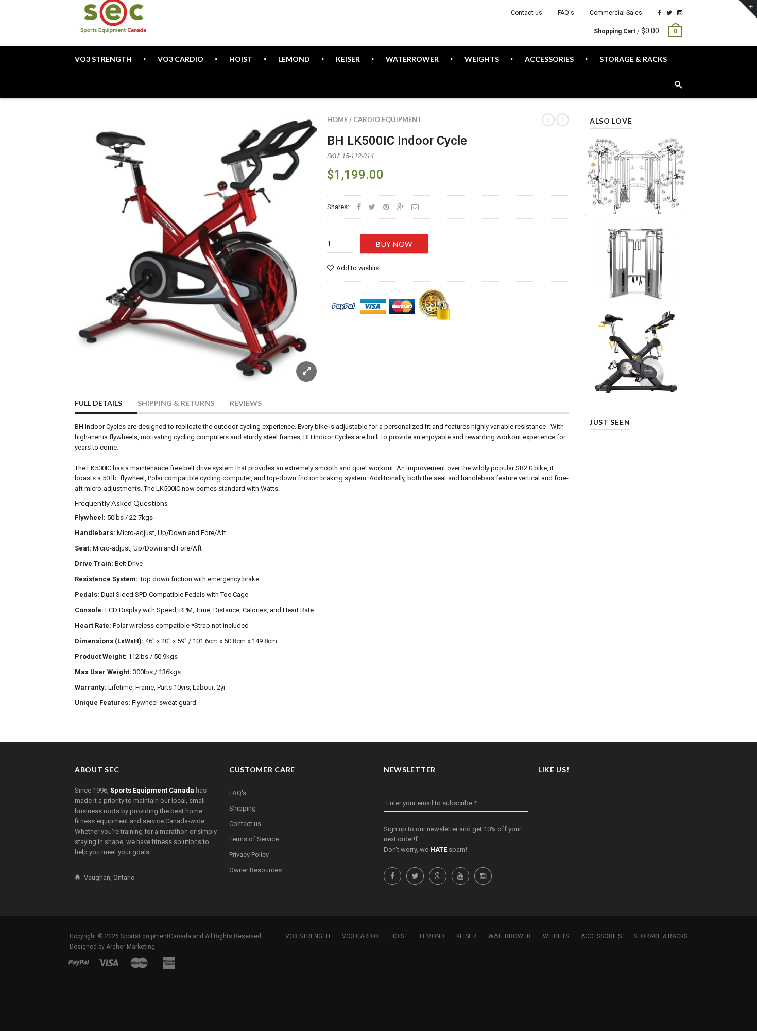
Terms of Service (254, 839)
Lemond (432, 936)
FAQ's (566, 12)
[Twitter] (669, 13)
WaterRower (509, 936)
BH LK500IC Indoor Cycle (397, 140)
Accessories (601, 936)
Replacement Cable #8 (636, 171)
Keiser (466, 936)
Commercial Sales (616, 12)
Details (638, 205)
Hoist (399, 936)
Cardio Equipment (387, 119)
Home (337, 119)
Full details (98, 403)
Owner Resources (255, 870)
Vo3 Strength (307, 936)
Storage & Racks (660, 936)
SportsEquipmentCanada (156, 936)
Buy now (394, 243)
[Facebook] (659, 13)
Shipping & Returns (175, 403)
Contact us (526, 12)
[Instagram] (679, 13)
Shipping (242, 808)
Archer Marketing (130, 946)
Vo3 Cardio (360, 936)
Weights (556, 936)
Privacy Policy (249, 854)
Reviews (246, 403)
